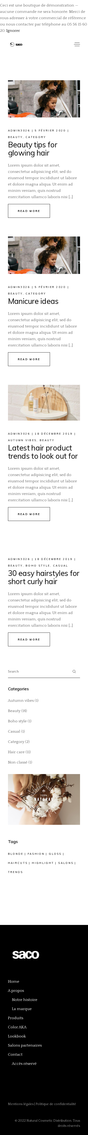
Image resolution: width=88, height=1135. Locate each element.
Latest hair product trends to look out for (43, 452)
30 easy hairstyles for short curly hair (44, 577)
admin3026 (19, 130)
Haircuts (18, 863)
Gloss (55, 853)
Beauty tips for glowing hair (32, 148)
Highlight (43, 863)
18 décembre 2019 (54, 433)
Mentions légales (21, 1104)
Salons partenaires (25, 1045)
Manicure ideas (33, 301)
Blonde (15, 853)
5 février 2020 (50, 130)
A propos (16, 991)
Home (13, 981)
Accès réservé (24, 1064)
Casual (60, 565)
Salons (65, 863)
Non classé (17, 762)
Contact (15, 1054)
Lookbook (17, 1036)
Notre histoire (24, 1000)
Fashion (36, 853)
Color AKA (17, 1027)
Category (36, 137)
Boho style (38, 565)
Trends (15, 872)
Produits (15, 1018)
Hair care (16, 752)
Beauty (15, 137)
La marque (22, 1009)
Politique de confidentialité (56, 1104)
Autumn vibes (22, 440)
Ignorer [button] (13, 31)
